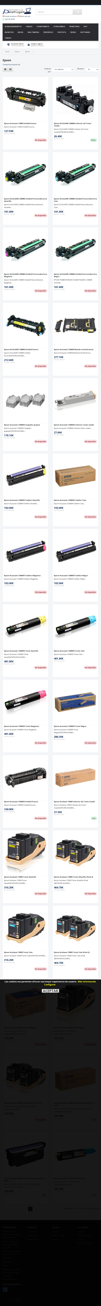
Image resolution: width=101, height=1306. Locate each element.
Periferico (48, 32)
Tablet (8, 38)
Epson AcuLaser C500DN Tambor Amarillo (22, 500)
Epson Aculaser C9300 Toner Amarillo (20, 877)
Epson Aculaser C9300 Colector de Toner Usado (74, 801)
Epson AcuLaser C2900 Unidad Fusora (20, 123)
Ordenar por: (47, 70)
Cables (29, 26)
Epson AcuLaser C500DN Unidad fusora (21, 801)
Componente (43, 26)
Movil (21, 32)
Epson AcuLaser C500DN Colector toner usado (74, 425)
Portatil (61, 32)
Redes (73, 32)
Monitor (9, 32)
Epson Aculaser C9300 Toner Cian (18, 952)
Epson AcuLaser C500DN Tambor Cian (70, 500)
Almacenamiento (13, 26)
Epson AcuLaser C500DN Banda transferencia (73, 349)
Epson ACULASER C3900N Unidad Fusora (21, 349)
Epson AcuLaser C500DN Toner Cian (69, 651)
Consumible (59, 26)
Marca (17, 51)
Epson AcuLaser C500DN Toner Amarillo (21, 651)
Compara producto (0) (11, 64)
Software (85, 32)
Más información (87, 981)
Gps (85, 26)
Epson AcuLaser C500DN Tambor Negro (71, 575)
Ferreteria (74, 26)
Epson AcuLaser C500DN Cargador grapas (22, 425)
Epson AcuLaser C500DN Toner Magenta (21, 726)
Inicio (7, 51)
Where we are (24, 16)
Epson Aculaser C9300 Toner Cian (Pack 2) (71, 952)
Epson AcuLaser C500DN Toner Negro (70, 726)
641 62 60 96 (10, 19)
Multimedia (33, 32)
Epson (27, 51)
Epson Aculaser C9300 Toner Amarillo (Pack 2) (73, 877)
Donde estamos (10, 16)
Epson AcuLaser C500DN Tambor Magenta (22, 575)
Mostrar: (80, 69)
